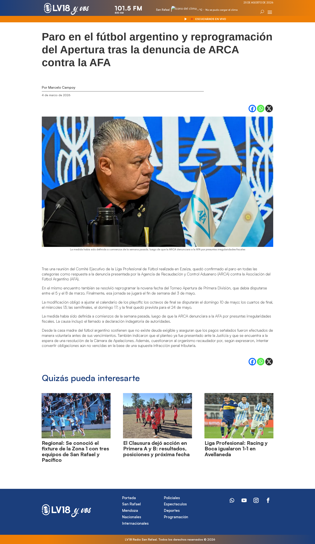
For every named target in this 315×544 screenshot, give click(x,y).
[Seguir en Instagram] (256, 500)
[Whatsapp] (260, 108)
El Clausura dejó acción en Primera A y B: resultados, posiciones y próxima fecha (156, 448)
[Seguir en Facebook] (268, 500)
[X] (269, 108)
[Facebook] (252, 108)
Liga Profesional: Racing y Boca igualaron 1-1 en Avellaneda (236, 448)
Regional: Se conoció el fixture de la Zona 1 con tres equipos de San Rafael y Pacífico (75, 451)
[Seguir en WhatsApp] (232, 500)
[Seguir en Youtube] (244, 500)
